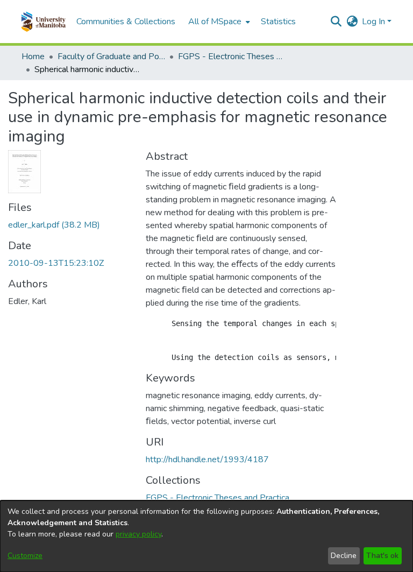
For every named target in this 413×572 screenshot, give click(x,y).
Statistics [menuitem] (278, 21)
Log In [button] (374, 21)
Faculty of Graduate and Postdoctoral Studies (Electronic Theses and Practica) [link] (111, 56)
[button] (43, 21)
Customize (25, 555)
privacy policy (138, 534)
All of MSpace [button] (214, 21)
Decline (344, 555)
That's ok (382, 555)
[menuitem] (218, 21)
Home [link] (33, 56)
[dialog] (206, 536)
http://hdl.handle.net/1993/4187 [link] (207, 459)
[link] (54, 225)
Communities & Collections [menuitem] (125, 21)
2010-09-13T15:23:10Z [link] (56, 263)
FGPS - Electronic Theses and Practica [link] (232, 56)
